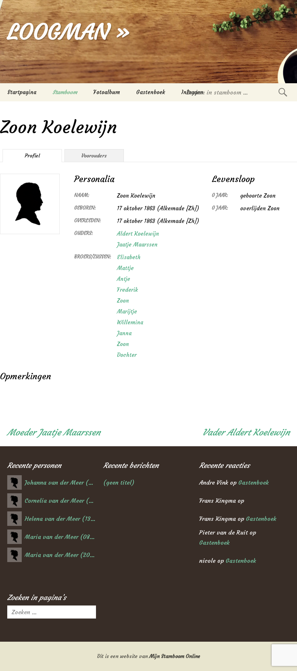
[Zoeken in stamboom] (283, 92)
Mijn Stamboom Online (174, 656)
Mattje (125, 268)
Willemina (130, 322)
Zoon (123, 300)
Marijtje (127, 311)
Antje (123, 278)
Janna (124, 333)
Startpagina (21, 92)
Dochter (127, 354)
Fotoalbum (106, 92)
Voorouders (94, 155)
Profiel (32, 155)
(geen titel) (118, 482)
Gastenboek (150, 92)
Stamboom (65, 92)
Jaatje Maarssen (137, 244)
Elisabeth (129, 257)
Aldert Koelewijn (138, 233)
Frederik (127, 289)
